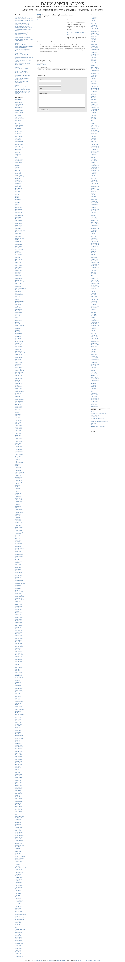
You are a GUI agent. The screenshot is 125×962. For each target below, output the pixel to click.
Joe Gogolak (18, 495)
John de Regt (18, 503)
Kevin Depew (18, 551)
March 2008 (94, 374)
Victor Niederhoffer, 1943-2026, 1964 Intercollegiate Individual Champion (23, 27)
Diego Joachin (18, 298)
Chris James (18, 236)
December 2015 (95, 223)
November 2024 (95, 51)
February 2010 (94, 336)
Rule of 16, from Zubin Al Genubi (22, 89)
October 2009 (94, 343)
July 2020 (93, 135)
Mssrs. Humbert (19, 679)
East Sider (17, 315)
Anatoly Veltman (19, 135)
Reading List (94, 416)
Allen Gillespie (18, 131)
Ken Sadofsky (18, 543)
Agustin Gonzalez (19, 112)
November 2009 (95, 341)
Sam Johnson (18, 811)
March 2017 (94, 199)
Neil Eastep (18, 685)
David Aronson (18, 270)
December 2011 (95, 301)
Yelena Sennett (18, 948)
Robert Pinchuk (18, 779)
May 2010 (93, 332)
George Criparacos (19, 370)
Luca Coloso (18, 593)
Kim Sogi (17, 559)
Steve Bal (17, 846)
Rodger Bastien (19, 788)
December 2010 (95, 320)
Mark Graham (18, 606)
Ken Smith (17, 545)
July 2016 (93, 212)
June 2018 (93, 175)
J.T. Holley (17, 417)
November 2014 (95, 244)
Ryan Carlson (18, 806)
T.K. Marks (17, 864)
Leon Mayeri (18, 588)
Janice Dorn (18, 443)
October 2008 (94, 362)
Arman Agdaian (18, 168)
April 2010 (93, 333)
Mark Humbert (18, 609)
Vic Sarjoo (17, 916)
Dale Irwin (17, 256)
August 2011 (94, 307)
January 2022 (94, 106)
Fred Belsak (18, 344)
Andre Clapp (18, 138)
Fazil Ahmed (18, 338)
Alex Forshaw (18, 122)
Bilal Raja (17, 191)
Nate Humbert (18, 683)
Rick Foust (17, 766)
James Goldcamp (19, 427)
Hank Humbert (18, 394)
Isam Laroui (18, 414)
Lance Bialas (18, 570)
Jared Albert (18, 444)
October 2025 (94, 33)
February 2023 (94, 85)
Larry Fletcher (18, 572)
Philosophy (83, 10)
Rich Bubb (17, 758)
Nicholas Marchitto (19, 691)
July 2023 (93, 76)
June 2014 (93, 252)
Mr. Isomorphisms (19, 677)
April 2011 (93, 314)
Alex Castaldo (18, 120)
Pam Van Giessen (19, 714)
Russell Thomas (19, 804)
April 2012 (93, 294)
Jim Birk (17, 483)
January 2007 (94, 396)
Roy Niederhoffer (19, 796)
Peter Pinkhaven (19, 735)
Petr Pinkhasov (18, 742)
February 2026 (94, 26)
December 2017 (95, 185)
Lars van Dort (18, 575)
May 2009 (93, 351)
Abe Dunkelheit (18, 101)
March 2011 (94, 315)
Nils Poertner (18, 704)
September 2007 (95, 383)
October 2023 (94, 72)
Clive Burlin (18, 241)
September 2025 (95, 35)
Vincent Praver (18, 926)
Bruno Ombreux (19, 215)
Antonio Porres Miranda (20, 164)
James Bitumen (18, 425)
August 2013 (94, 269)
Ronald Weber (18, 793)
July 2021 (93, 115)
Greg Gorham (18, 386)
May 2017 (93, 196)
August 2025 (94, 36)
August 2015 (94, 230)
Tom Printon (18, 893)
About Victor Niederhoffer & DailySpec (55, 10)
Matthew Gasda (19, 630)
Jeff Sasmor (18, 467)
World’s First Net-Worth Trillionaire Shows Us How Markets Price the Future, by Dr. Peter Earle (23, 70)
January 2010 (94, 338)
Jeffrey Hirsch (18, 474)
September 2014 (95, 248)
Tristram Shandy (19, 900)
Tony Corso (18, 897)
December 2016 (95, 204)
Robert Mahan (18, 775)
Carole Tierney (18, 225)
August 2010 (94, 327)
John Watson (18, 516)
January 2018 (94, 183)
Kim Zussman (18, 561)
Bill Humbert (18, 201)
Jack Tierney (18, 422)
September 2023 (95, 73)
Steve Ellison (18, 848)
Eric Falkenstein (19, 327)
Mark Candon (18, 603)
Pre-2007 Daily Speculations (98, 426)
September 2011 (95, 306)
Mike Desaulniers (19, 666)
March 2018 (94, 180)
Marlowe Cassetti (19, 617)
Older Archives (94, 406)
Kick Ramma (18, 557)
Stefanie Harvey (19, 840)
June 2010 (93, 330)
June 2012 (93, 291)
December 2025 (95, 30)
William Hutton (18, 940)
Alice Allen (17, 130)
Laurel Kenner (18, 578)
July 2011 (93, 309)
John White (17, 517)
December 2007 (95, 378)
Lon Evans (17, 590)
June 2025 (93, 39)
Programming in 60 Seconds (97, 418)
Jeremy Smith (18, 477)
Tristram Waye (18, 901)
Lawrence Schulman (20, 583)
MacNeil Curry (18, 595)
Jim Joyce (17, 488)
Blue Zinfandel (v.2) (61, 960)
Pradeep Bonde (19, 750)
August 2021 (94, 114)
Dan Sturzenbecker (19, 260)
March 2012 (94, 296)
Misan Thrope (18, 672)
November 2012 (95, 283)
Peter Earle (17, 727)
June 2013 (93, 272)
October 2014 (94, 246)
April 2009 (93, 353)
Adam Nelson (18, 105)
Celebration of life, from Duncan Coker (24, 20)
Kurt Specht (18, 569)
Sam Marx (17, 814)
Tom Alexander (18, 882)
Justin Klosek (18, 533)
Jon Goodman (18, 519)
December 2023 (95, 68)
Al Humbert (17, 114)
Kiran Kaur (17, 562)
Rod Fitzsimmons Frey (20, 787)
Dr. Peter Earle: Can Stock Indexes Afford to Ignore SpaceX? (23, 87)
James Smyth (18, 433)
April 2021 (93, 120)
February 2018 (94, 181)
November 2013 (95, 264)
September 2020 (95, 131)
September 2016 (95, 209)
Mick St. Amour (18, 661)
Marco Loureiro (18, 598)
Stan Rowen (18, 830)
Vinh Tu (17, 927)
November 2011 (95, 303)
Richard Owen (18, 764)
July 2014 (93, 251)
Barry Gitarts (18, 180)
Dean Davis (18, 283)
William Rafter (18, 942)
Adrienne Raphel (19, 110)
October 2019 (94, 149)
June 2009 (93, 349)
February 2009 (94, 356)
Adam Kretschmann (19, 104)
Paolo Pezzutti (18, 716)
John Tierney (18, 514)
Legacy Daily (18, 585)
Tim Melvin (17, 876)
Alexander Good (19, 125)
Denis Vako (18, 291)
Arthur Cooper (18, 172)
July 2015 (93, 231)
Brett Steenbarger (19, 209)
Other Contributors (19, 709)
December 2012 (95, 282)
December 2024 (95, 49)
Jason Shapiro (18, 453)
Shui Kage (17, 829)
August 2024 (94, 56)
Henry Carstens (19, 401)
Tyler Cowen (18, 905)
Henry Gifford (18, 403)
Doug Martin (18, 304)
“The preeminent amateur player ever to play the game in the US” (24, 32)
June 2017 (93, 194)
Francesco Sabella (19, 340)
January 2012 (94, 299)
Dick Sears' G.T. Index (96, 424)
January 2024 (94, 67)
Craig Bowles (18, 246)
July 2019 (93, 154)
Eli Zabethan (18, 323)
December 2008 (95, 359)
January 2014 (94, 261)
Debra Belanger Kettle (20, 288)
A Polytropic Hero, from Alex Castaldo (23, 24)
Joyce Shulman (18, 530)
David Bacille (18, 272)
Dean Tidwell (18, 286)
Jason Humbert (18, 448)
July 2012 (93, 290)
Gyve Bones (18, 393)
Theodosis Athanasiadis (20, 867)
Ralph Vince (18, 753)
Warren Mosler (18, 932)
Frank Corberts (18, 343)
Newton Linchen (19, 690)
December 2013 (95, 262)
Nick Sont (17, 698)
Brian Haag (18, 210)
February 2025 (94, 46)
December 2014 (95, 243)
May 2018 (93, 177)
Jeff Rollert (17, 465)
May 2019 (93, 157)
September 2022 (95, 93)
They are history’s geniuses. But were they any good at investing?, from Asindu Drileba (24, 52)
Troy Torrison (18, 903)
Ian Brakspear (18, 407)
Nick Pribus (18, 696)
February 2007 (94, 395)
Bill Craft (17, 194)
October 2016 (94, 207)
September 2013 (95, 267)
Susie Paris (18, 863)
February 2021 (94, 123)
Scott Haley (18, 822)
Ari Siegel (17, 167)
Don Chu (17, 299)
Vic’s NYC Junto (95, 415)
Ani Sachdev (18, 156)
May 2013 (93, 273)
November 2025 (95, 31)
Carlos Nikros (18, 223)
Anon (16, 157)
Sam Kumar (18, 813)
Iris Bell (17, 412)
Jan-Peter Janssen (19, 440)
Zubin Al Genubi (19, 956)
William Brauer (18, 937)
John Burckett (18, 499)
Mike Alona (17, 664)
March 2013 (94, 277)
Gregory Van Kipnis (19, 391)
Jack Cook (17, 419)
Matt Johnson (18, 627)
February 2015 (94, 240)
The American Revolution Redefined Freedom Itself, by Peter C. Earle (23, 55)
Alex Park (17, 123)
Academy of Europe (41, 64)
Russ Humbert (18, 801)
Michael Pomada (19, 651)
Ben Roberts (18, 186)
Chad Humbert (18, 227)
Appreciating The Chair (20, 17)
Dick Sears (17, 296)
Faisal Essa (18, 336)
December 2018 (95, 165)
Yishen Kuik (18, 950)
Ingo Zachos (18, 409)
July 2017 (93, 193)
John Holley (18, 506)
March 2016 (94, 219)
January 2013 (94, 280)
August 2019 (94, 152)
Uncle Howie (18, 908)
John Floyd (17, 504)
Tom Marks (17, 892)
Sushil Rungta (18, 861)
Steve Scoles (18, 851)
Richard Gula (18, 763)
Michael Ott (17, 650)
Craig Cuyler (18, 248)
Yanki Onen (18, 945)
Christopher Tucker (19, 238)
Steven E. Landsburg (20, 856)
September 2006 (95, 403)
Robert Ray (18, 780)
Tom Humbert (18, 888)
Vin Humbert (18, 921)
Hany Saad (17, 396)
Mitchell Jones (18, 674)
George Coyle (18, 369)
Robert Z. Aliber (18, 782)
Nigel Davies (18, 703)
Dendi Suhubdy (19, 290)
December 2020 (95, 127)
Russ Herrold (18, 800)
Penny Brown (18, 722)
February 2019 (94, 162)
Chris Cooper (18, 233)
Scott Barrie (18, 819)
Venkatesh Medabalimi (20, 914)
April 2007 (93, 391)
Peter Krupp (18, 732)
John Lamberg (18, 509)
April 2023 (93, 81)
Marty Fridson (18, 622)
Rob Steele (17, 772)
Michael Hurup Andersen (21, 645)
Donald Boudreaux (19, 301)
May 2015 (93, 235)
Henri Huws (18, 398)
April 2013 (93, 275)
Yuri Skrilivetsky (19, 955)
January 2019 (94, 164)
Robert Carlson (18, 774)
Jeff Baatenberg (19, 462)
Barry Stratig (18, 185)
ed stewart (17, 319)
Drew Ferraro (18, 307)
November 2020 (95, 128)
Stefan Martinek (19, 838)
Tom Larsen (18, 890)
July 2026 (93, 18)
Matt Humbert (18, 625)
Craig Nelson (18, 252)
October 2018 (94, 169)
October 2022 (94, 91)
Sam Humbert (18, 809)
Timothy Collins (18, 879)
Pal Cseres (17, 712)
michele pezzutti (19, 658)
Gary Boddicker (18, 356)
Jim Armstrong (18, 482)
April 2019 (93, 159)
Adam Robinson (19, 107)
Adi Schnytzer (18, 109)
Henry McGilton (18, 404)
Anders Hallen (18, 136)
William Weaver (19, 943)
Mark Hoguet (18, 608)
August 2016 (94, 210)
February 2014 (94, 259)
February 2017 (94, 201)
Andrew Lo (17, 146)
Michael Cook (18, 641)
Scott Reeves (18, 824)
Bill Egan (17, 196)
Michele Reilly (18, 659)
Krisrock (17, 566)
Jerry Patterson (18, 480)
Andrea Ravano (19, 141)
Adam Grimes (18, 102)
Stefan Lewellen (19, 837)
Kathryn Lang (18, 540)
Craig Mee (17, 251)
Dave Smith (18, 269)
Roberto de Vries (19, 784)
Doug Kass (17, 302)
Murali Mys (17, 680)
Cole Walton (18, 243)
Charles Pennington (20, 230)
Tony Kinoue (18, 898)
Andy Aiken (17, 152)
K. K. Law (17, 535)
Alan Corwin (18, 115)
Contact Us (97, 10)
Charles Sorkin (18, 231)
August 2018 (94, 172)
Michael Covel (18, 643)
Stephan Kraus (18, 843)
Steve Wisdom (18, 855)
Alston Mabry (18, 133)
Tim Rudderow (18, 877)
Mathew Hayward (19, 624)
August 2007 (94, 385)
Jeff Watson (18, 469)
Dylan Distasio (18, 312)
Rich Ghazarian (19, 759)
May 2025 (93, 41)
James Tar (17, 436)
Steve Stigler (18, 853)
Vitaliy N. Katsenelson (20, 929)
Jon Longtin (18, 520)
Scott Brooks (18, 821)
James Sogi (18, 435)
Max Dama (17, 633)
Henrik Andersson (19, 399)
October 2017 (94, 188)
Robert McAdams (19, 777)
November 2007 (95, 380)
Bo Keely (17, 204)
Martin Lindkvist (19, 620)
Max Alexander (18, 632)
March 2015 (94, 238)
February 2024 (94, 65)
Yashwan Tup (18, 947)
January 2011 (94, 319)
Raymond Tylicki (19, 754)
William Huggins (19, 938)
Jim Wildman (18, 493)
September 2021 (95, 112)
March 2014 (94, 257)
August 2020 (94, 133)
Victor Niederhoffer (19, 919)
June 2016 (93, 214)
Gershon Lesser (19, 377)
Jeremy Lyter (18, 475)
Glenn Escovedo (19, 382)
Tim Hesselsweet (19, 872)
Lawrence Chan (19, 582)
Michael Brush (18, 637)
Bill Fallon (17, 197)
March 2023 (94, 83)
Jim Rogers (18, 490)
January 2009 (94, 357)
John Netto (17, 511)
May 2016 (93, 215)
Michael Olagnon (19, 646)
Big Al (16, 189)
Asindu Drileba (18, 175)
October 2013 (94, 265)
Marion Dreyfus (18, 601)
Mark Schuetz (18, 616)
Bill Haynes (18, 199)
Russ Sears (18, 803)
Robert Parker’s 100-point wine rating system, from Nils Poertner (24, 47)
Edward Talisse (18, 320)
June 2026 (93, 20)
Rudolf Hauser (18, 798)
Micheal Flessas (19, 656)
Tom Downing (18, 887)
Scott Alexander (19, 817)
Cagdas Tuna (18, 220)
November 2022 (95, 89)
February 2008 (94, 375)
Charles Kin (18, 228)
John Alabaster (18, 496)
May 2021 (93, 118)
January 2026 (94, 28)
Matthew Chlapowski (20, 629)
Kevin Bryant (18, 549)
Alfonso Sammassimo (20, 126)
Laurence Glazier (19, 580)
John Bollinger (18, 498)
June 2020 (93, 136)
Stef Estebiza (18, 834)
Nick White (17, 700)
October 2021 (94, 110)
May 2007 (93, 390)
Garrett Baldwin (18, 354)
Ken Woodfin (18, 546)
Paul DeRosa (18, 717)
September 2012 (95, 286)
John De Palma (18, 501)
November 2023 (95, 70)
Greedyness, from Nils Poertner (22, 37)
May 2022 (93, 99)
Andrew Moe (18, 149)
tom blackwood (18, 884)
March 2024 (94, 64)
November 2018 (95, 167)
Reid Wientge (18, 756)
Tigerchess (93, 423)
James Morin (18, 430)
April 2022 (93, 101)
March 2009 (94, 354)
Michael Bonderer (19, 635)
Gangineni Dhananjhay (20, 352)
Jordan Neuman (19, 527)
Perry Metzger (18, 724)
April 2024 (93, 62)
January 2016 (94, 222)
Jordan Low (18, 525)
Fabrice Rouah (18, 333)
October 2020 (94, 130)
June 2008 (93, 369)
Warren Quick (18, 934)
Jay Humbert (18, 456)
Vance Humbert (18, 911)
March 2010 (94, 335)
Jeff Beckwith (18, 464)
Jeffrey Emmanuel (19, 472)
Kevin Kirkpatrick (19, 554)
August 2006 (94, 404)
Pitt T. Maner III (18, 748)
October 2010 (94, 323)
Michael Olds (18, 648)
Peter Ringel (18, 737)
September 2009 (95, 344)
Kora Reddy (18, 564)
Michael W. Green (19, 654)
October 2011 (94, 304)
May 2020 (93, 138)
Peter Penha (18, 733)
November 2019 (95, 148)
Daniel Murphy (18, 265)
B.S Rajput (17, 178)
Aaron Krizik (18, 99)
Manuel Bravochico (19, 596)
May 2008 (93, 370)
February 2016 (94, 220)
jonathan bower (19, 522)
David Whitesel (18, 280)
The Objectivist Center (96, 420)
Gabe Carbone (18, 348)
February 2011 (94, 317)
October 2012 (94, 285)
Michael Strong (18, 653)
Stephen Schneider (19, 845)
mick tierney (18, 662)
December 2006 (95, 398)
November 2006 (95, 399)
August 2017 (94, 191)
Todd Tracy (17, 880)
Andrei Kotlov (18, 143)
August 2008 (94, 365)
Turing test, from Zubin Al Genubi (22, 49)
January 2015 (94, 241)
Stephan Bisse (18, 842)
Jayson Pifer (18, 461)
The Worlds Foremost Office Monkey (92, 960)
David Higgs (18, 273)
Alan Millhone (18, 117)
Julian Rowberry (19, 532)
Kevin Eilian (18, 553)
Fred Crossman (18, 346)
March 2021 (94, 122)
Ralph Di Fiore (18, 751)
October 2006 (94, 401)
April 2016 (93, 217)
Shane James (18, 825)
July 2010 (93, 328)
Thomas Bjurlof (18, 869)
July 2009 (93, 348)
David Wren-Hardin (19, 281)
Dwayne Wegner (19, 310)
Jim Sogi (17, 491)
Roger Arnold (18, 790)
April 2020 (93, 139)
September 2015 (95, 228)
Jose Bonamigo (19, 528)
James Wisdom (18, 438)
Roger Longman (19, 792)
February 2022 (94, 104)
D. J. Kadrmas (18, 254)
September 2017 (95, 189)
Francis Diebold (19, 341)
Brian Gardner (78, 960)
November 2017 (95, 186)
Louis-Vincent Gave (19, 591)
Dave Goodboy (18, 267)
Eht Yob (17, 322)
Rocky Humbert (18, 785)
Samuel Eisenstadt (19, 816)
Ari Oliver (17, 165)
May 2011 (93, 312)
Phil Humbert (18, 743)
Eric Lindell (17, 328)
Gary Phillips (18, 359)
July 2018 (93, 173)
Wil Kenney (18, 935)
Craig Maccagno (19, 249)
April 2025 (93, 43)
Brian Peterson (18, 212)
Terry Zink (17, 866)
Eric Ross (17, 330)
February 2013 (94, 278)
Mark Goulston (18, 604)
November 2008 (95, 361)
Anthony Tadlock (19, 159)
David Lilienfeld (19, 278)
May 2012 (93, 293)
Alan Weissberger (19, 118)
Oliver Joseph (18, 706)
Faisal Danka (18, 335)
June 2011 (93, 311)
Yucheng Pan (18, 953)
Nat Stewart (18, 682)
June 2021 (93, 117)
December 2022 (95, 88)
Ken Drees (17, 541)
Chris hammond (19, 235)
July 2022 (93, 96)
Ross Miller (17, 795)
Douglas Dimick (19, 306)
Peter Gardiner (18, 729)
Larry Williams (18, 574)
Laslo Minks (18, 577)
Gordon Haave (18, 383)
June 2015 (93, 233)
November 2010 (95, 322)
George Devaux (19, 372)
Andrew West (18, 151)
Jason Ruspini (18, 449)
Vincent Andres (18, 924)
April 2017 (93, 198)
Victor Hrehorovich (19, 917)
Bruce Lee (17, 214)
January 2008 (94, 377)
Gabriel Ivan (18, 349)
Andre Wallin (18, 139)
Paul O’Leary (18, 721)
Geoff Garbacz (18, 367)
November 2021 (95, 109)
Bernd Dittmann (19, 188)
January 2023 (94, 86)
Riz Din (17, 769)
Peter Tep (17, 740)
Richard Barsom (19, 761)
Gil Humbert (18, 380)
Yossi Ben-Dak (18, 951)
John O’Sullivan (19, 512)
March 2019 (94, 160)
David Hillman (18, 275)
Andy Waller (18, 154)
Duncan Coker (18, 309)
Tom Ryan (17, 895)
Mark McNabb (18, 614)
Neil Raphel (18, 687)
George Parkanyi (19, 373)
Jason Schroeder (19, 451)
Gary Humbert (18, 357)
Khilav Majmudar (19, 556)
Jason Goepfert (18, 446)
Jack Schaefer (18, 420)
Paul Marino (18, 719)
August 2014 (94, 249)
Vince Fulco (18, 922)
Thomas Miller (18, 871)
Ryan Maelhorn (18, 808)
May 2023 (93, 80)
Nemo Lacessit (18, 688)
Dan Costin (17, 257)
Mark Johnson (18, 612)
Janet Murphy (18, 441)
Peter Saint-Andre (19, 738)
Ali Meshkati (18, 128)
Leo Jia (17, 587)
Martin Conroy (18, 619)
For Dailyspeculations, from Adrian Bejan (57, 15)
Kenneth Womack (19, 548)
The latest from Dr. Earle (20, 44)
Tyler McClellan (18, 906)
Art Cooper (17, 170)
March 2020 (94, 141)
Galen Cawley (18, 351)
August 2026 (94, 17)
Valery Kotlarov (18, 909)
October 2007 (94, 382)
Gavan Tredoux (18, 362)
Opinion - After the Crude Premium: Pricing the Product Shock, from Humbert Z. (23, 92)
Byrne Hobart (18, 218)
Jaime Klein (18, 423)
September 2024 (95, 54)
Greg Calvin (18, 385)
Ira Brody (17, 411)
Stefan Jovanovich (19, 835)
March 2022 (94, 102)
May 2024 (93, 60)
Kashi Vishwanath (19, 537)
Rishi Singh (18, 767)
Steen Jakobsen (19, 832)
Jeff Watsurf (18, 470)
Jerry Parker (18, 478)
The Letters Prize (95, 412)
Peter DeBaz (18, 725)
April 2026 (93, 23)
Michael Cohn (18, 640)
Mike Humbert (18, 667)
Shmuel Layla (18, 827)
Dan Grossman (18, 259)
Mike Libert (17, 669)
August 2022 (94, 94)
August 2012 (94, 288)
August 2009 (94, 346)
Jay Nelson (17, 457)
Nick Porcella (18, 695)
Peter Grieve (18, 730)
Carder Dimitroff (19, 222)
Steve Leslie (18, 850)
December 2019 (95, 146)
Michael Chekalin (19, 638)
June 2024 (93, 59)
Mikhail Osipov (18, 670)
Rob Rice (17, 771)
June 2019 (93, 156)
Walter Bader (18, 930)
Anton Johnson (18, 162)
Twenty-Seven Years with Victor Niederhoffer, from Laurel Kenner (22, 22)
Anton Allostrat (18, 160)
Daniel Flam (18, 262)
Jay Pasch (17, 459)
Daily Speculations (62, 3)
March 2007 (94, 393)
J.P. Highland (18, 415)
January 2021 (94, 125)
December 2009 (95, 340)
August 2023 (94, 75)
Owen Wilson (18, 711)
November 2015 (95, 225)
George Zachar (18, 375)
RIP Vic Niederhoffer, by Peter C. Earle (24, 18)
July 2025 (93, 38)
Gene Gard (17, 365)
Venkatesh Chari (19, 913)
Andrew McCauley (19, 147)
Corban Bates (18, 244)
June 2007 (93, 388)
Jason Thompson (19, 454)
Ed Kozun (17, 317)
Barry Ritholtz (18, 183)
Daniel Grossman (19, 264)
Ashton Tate (18, 173)
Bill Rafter (17, 202)
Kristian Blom (18, 567)
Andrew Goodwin (19, 144)
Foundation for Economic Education (99, 421)
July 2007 (93, 386)
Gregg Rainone (18, 390)
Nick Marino (18, 693)
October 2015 (94, 227)
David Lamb (18, 277)
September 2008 (95, 364)
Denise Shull (18, 293)
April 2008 (93, 372)
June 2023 (93, 78)
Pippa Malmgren (19, 746)
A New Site (27, 10)
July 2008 (93, 367)
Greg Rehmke (18, 388)
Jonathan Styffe (18, 524)
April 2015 (93, 236)
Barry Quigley (18, 181)
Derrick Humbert (19, 294)
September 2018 (95, 170)
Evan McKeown (19, 331)
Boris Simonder (18, 207)
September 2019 (95, 151)
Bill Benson (18, 193)
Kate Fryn (17, 538)
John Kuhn (17, 507)
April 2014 (93, 256)
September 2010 (95, 325)
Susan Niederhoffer (19, 858)
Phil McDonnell (18, 745)
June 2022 (93, 97)
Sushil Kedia (18, 859)
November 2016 (95, 206)
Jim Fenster (18, 486)
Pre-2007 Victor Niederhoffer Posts (99, 413)
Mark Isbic (17, 611)
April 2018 (93, 178)
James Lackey (18, 428)
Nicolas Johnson (19, 701)
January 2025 (94, 47)
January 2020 (94, 144)
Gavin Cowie (18, 364)
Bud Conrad (18, 217)
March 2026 (94, 25)
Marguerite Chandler (20, 599)
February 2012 (94, 298)
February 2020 (94, 143)
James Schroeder (19, 432)
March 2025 (94, 44)
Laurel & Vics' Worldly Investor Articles (100, 428)
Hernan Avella (18, 406)
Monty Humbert (18, 675)
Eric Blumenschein (19, 325)
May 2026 (93, 22)
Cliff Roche (17, 239)
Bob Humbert (18, 206)
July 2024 (93, 57)
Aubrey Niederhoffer (20, 176)
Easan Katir (18, 314)
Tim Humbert (18, 874)
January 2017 (94, 202)
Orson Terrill (18, 708)
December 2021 (95, 107)
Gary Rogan (18, 361)
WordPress (51, 960)
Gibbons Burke (18, 378)
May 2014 (93, 254)
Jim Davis (17, 485)
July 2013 (93, 270)
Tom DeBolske (18, 885)
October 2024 (94, 52)
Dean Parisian (18, 285)
